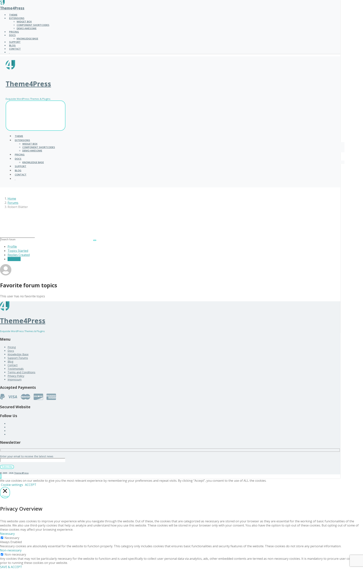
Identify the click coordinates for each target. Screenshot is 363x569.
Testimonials (16, 368)
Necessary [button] (7, 534)
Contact (13, 365)
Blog (10, 361)
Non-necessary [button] (11, 550)
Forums (13, 203)
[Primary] (35, 116)
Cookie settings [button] (12, 485)
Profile (12, 246)
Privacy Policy (16, 376)
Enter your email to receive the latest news (26, 456)
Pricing (12, 347)
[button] (1, 476)
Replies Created (19, 255)
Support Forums (18, 358)
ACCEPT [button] (30, 485)
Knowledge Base (18, 354)
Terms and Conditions (21, 372)
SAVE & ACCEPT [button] (11, 567)
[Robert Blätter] (5, 274)
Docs (11, 351)
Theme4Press (12, 8)
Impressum (15, 379)
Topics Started (18, 251)
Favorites (14, 259)
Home (12, 198)
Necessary (12, 538)
